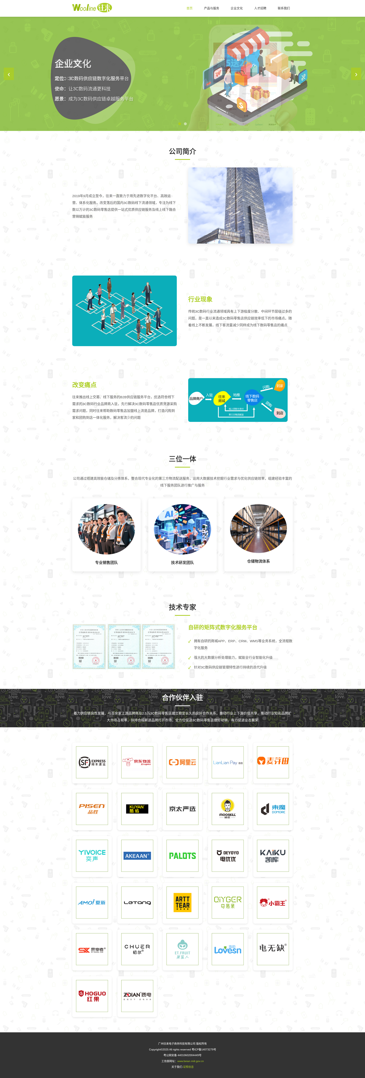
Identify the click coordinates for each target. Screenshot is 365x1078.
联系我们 (284, 8)
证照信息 (188, 1066)
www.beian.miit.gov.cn (190, 1061)
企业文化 (237, 8)
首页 (189, 8)
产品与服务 (211, 8)
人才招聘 (260, 8)
